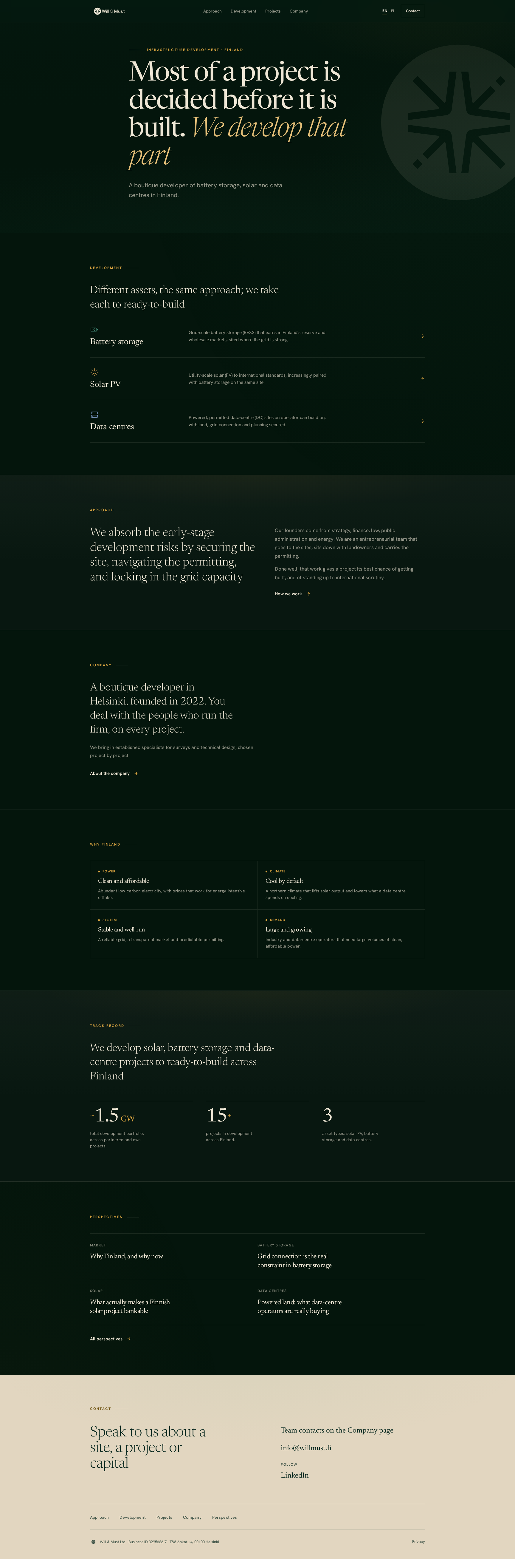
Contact (413, 10)
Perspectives (224, 1517)
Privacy (418, 1541)
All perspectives (106, 1339)
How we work (288, 594)
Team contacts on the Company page (337, 1431)
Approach (212, 11)
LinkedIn (295, 1476)
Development (243, 11)
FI (392, 10)
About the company (110, 773)
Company (299, 11)
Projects (273, 11)
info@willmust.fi (306, 1448)
